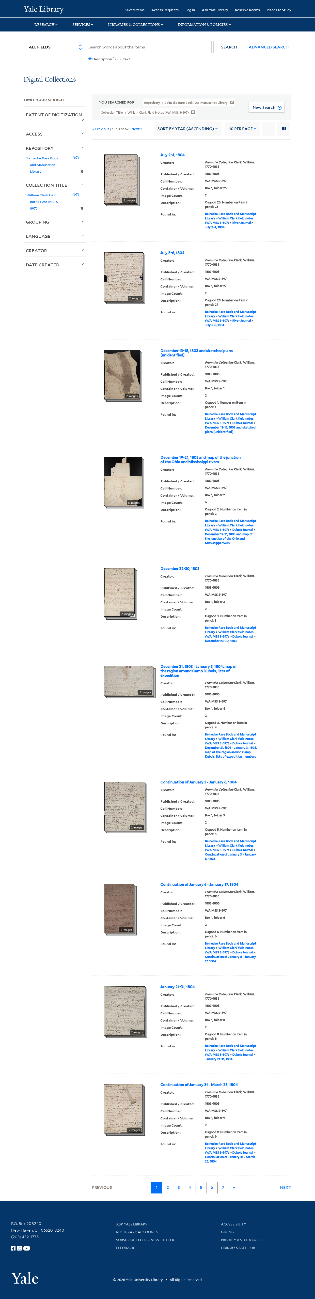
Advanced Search (269, 47)
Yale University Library (44, 9)
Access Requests (165, 9)
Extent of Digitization (54, 115)
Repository (40, 148)
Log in (190, 9)
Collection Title (46, 185)
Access (34, 134)
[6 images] (123, 481)
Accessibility (233, 1224)
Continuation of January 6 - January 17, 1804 (199, 884)
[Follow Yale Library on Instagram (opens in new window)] (19, 1248)
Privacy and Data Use (242, 1240)
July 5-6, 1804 (172, 253)
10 (241, 128)
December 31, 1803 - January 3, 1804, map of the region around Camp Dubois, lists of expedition (198, 671)
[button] (229, 47)
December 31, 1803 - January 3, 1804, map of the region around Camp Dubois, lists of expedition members (231, 752)
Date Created (42, 265)
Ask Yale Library (215, 9)
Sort (186, 128)
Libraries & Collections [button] (134, 24)
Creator (36, 250)
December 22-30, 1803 (179, 568)
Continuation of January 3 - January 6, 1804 (198, 782)
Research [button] (44, 24)
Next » (136, 128)
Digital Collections (50, 80)
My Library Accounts (137, 1232)
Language (38, 236)
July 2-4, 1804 (172, 155)
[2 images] (120, 178)
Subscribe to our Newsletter (145, 1240)
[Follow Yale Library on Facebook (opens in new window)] (13, 1248)
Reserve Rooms (247, 9)
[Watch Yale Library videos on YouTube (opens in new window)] (26, 1248)
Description (102, 59)
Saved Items (134, 9)
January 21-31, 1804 (177, 987)
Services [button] (81, 24)
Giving (227, 1232)
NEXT (285, 1187)
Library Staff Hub (238, 1248)
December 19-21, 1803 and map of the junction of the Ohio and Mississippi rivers (200, 459)
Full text (123, 59)
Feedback (125, 1248)
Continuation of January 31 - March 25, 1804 (199, 1085)
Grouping (37, 222)
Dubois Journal (242, 423)
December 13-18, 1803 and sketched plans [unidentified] (196, 353)
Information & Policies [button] (203, 24)
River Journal (241, 223)
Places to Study (279, 9)
